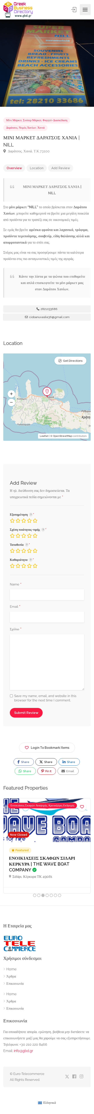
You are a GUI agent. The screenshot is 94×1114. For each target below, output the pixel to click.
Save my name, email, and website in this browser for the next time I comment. (45, 698)
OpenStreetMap (62, 436)
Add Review (60, 168)
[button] (11, 394)
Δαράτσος (11, 127)
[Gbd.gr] (18, 9)
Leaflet (44, 436)
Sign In (74, 10)
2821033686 (48, 309)
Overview (14, 168)
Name (15, 584)
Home (11, 969)
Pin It (48, 771)
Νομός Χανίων (27, 127)
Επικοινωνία (15, 983)
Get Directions (72, 360)
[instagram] (81, 1077)
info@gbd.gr (23, 1051)
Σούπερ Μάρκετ (32, 120)
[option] (47, 63)
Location (37, 168)
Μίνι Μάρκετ (14, 120)
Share (24, 762)
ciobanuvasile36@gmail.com (49, 317)
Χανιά (41, 127)
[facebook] (74, 1077)
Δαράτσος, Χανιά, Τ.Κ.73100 (28, 151)
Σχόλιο (15, 629)
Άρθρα (11, 976)
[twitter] (67, 1077)
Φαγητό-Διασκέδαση (55, 120)
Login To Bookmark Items (50, 747)
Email (15, 607)
